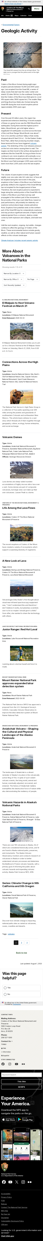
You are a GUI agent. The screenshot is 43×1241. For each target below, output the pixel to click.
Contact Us (6, 1041)
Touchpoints (17, 1004)
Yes (9, 987)
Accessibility (5, 1194)
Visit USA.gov (7, 1236)
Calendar (23, 15)
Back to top (21, 953)
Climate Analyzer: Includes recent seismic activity (19, 240)
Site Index (7, 1052)
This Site (21, 1081)
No (8, 994)
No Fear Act (5, 1214)
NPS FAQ (4, 1211)
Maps (16, 15)
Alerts (9, 15)
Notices (4, 1204)
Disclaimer (5, 1218)
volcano (11, 934)
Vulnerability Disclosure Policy (12, 1221)
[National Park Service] (2, 9)
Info (2, 15)
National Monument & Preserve (15, 9)
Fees (30, 15)
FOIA (3, 1201)
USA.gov (4, 1224)
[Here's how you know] (21, 3)
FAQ (4, 1048)
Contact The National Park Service (14, 1207)
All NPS (21, 1087)
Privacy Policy (6, 1197)
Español (6, 1055)
